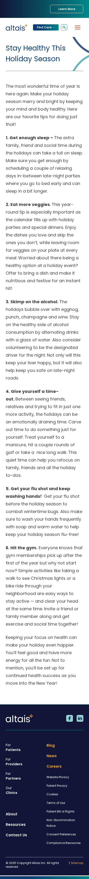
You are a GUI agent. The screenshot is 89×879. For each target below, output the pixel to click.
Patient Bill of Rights (61, 811)
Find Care (44, 27)
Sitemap (77, 863)
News (52, 755)
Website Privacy (58, 777)
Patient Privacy (57, 786)
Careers (54, 766)
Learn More (66, 9)
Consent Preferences (61, 834)
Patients (13, 747)
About (11, 814)
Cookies (52, 794)
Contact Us (16, 835)
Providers (14, 761)
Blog (51, 745)
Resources (16, 824)
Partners (13, 776)
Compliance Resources (64, 843)
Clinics (11, 790)
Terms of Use (56, 803)
